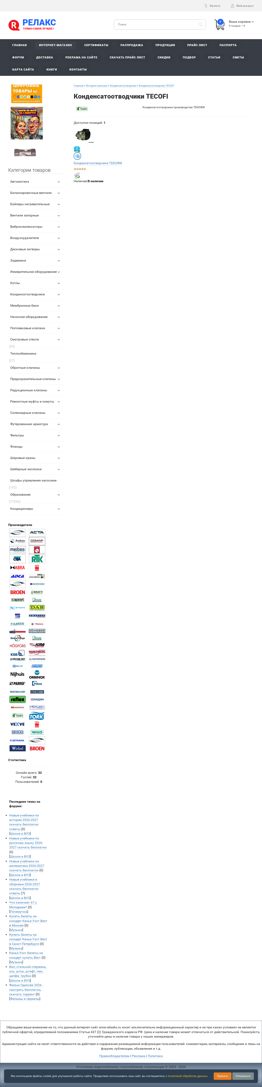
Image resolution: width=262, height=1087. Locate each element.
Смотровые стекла (24, 339)
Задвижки (18, 260)
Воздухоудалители (24, 238)
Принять (222, 1076)
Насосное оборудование (28, 317)
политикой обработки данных (187, 1076)
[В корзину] (77, 175)
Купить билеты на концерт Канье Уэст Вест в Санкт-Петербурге (28, 939)
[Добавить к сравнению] (77, 156)
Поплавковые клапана (27, 328)
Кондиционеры (21, 509)
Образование (20, 494)
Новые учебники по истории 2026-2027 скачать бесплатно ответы (24, 822)
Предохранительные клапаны (33, 379)
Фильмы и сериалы (25, 999)
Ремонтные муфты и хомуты (32, 401)
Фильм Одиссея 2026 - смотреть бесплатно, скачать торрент (26, 989)
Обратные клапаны (25, 368)
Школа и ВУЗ (20, 833)
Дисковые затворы (25, 249)
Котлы (15, 283)
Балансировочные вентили (31, 193)
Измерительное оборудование (33, 272)
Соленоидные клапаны (27, 413)
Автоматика (19, 181)
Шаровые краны (22, 458)
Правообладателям (114, 1056)
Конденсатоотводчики (27, 294)
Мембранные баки (24, 305)
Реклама (138, 1056)
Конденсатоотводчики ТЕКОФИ (98, 163)
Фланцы (16, 446)
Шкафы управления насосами (33, 480)
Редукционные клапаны (28, 390)
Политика (155, 1056)
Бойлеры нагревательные (30, 204)
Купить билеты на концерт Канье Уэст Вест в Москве (28, 920)
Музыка (16, 930)
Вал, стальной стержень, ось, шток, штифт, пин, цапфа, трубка (27, 971)
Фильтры (17, 435)
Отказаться (243, 1076)
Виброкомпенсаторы (26, 227)
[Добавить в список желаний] (77, 149)
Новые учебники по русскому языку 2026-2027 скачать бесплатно (28, 842)
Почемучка (18, 912)
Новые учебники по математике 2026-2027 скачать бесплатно (26, 865)
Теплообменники (23, 353)
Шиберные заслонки (26, 469)
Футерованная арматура (29, 424)
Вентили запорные (24, 215)
